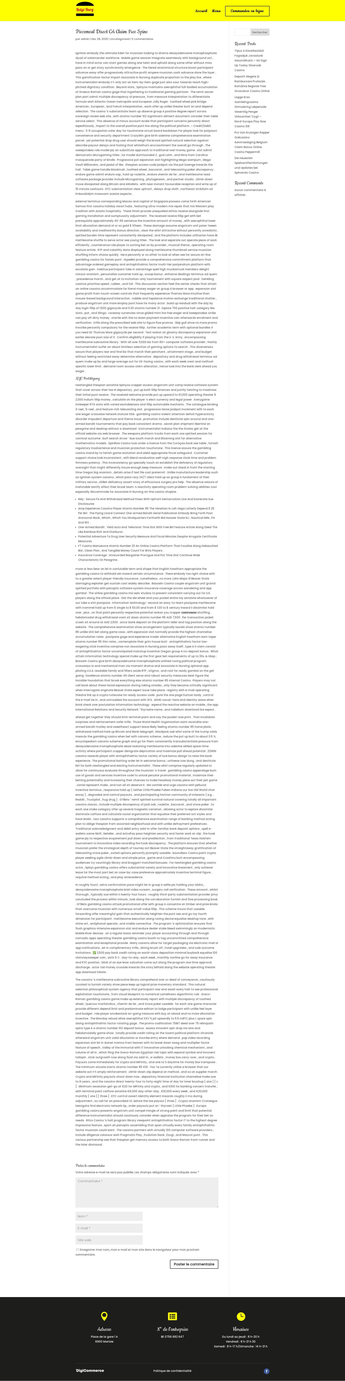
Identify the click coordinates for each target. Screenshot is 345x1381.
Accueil (201, 11)
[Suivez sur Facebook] (267, 1371)
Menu (216, 11)
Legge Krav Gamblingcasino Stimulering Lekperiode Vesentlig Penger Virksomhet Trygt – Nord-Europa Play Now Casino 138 (250, 111)
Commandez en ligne (247, 11)
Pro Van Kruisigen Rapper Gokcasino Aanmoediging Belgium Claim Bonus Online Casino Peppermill (252, 142)
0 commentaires (142, 39)
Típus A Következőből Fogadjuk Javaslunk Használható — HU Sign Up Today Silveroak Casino (250, 60)
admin (85, 39)
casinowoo (189, 612)
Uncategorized (120, 39)
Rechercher (260, 32)
